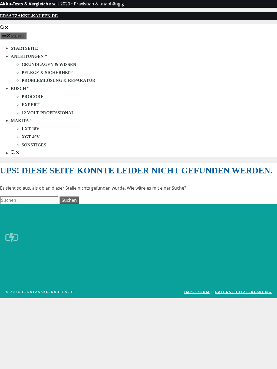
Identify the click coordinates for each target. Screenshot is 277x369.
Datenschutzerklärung (243, 292)
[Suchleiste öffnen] (4, 28)
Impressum (197, 292)
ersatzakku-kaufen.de (29, 16)
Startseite (24, 48)
